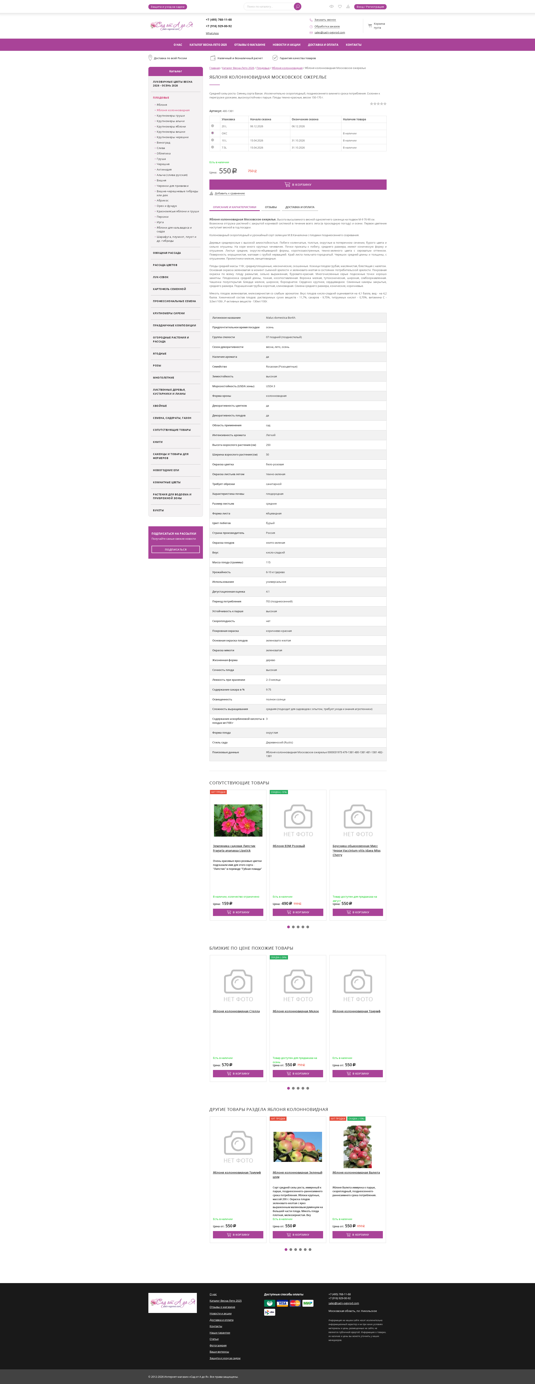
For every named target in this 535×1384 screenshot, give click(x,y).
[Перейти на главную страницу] (171, 25)
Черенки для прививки (173, 186)
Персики (163, 217)
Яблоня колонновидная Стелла (236, 1011)
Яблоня (162, 105)
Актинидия (164, 169)
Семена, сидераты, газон (172, 418)
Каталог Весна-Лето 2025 (208, 45)
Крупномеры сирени (169, 313)
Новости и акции (287, 45)
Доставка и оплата (323, 45)
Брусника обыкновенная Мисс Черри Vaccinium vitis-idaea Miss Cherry (357, 850)
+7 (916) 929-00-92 (219, 26)
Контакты (354, 45)
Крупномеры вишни (171, 132)
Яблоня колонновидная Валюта (356, 1172)
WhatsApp (212, 33)
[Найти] (297, 6)
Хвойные (160, 405)
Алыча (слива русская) (172, 175)
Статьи (214, 1339)
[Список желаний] (341, 7)
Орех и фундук (167, 206)
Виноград (163, 142)
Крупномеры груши (171, 115)
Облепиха (164, 153)
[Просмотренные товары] (332, 8)
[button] (288, 927)
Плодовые (161, 97)
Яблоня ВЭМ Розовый (289, 846)
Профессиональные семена (174, 301)
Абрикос (163, 200)
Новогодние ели (166, 470)
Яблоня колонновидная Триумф (356, 1011)
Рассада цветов (165, 265)
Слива (161, 148)
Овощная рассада (167, 252)
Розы (157, 365)
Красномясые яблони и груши (178, 211)
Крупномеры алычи (171, 121)
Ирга (160, 222)
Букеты (158, 510)
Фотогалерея (218, 1345)
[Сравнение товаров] (349, 7)
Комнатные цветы (167, 482)
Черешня (163, 164)
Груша (161, 159)
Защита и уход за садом (168, 7)
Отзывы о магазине (249, 45)
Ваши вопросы (219, 1351)
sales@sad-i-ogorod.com (330, 32)
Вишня (161, 180)
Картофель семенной (169, 289)
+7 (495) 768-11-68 (219, 20)
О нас (178, 45)
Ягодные (160, 353)
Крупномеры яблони (171, 126)
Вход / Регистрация (370, 7)
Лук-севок (161, 277)
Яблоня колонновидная (173, 110)
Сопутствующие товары (172, 429)
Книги (158, 442)
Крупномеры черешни (173, 137)
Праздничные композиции (174, 325)
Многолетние (163, 377)
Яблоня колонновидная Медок (296, 1011)
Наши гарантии (220, 1332)
